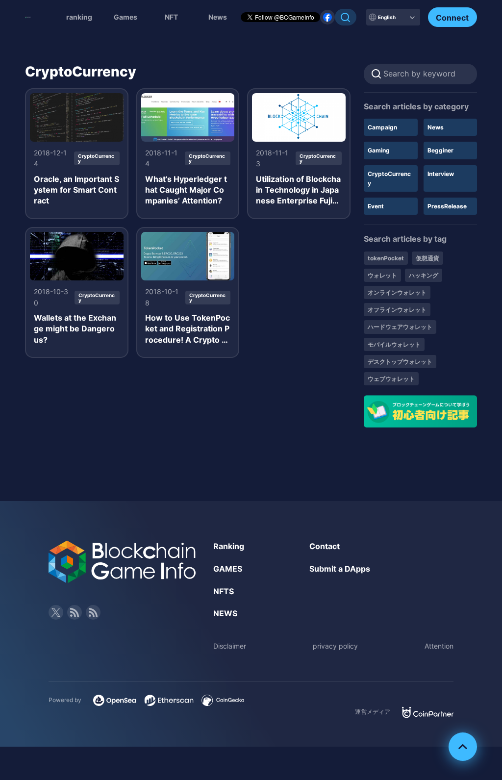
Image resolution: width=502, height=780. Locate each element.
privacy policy (335, 646)
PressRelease (447, 206)
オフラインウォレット (397, 309)
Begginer (440, 150)
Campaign (382, 127)
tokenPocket (386, 258)
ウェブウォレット (391, 378)
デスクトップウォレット (400, 361)
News (435, 127)
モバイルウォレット (394, 344)
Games (125, 17)
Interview (440, 173)
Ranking (228, 546)
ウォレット (382, 275)
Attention (439, 646)
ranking (79, 17)
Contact (324, 546)
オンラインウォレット (397, 292)
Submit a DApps (339, 569)
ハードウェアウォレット (400, 326)
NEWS (225, 613)
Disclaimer (229, 646)
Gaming (379, 150)
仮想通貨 (427, 258)
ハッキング (423, 275)
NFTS (223, 591)
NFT (171, 17)
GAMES (227, 569)
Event (376, 206)
